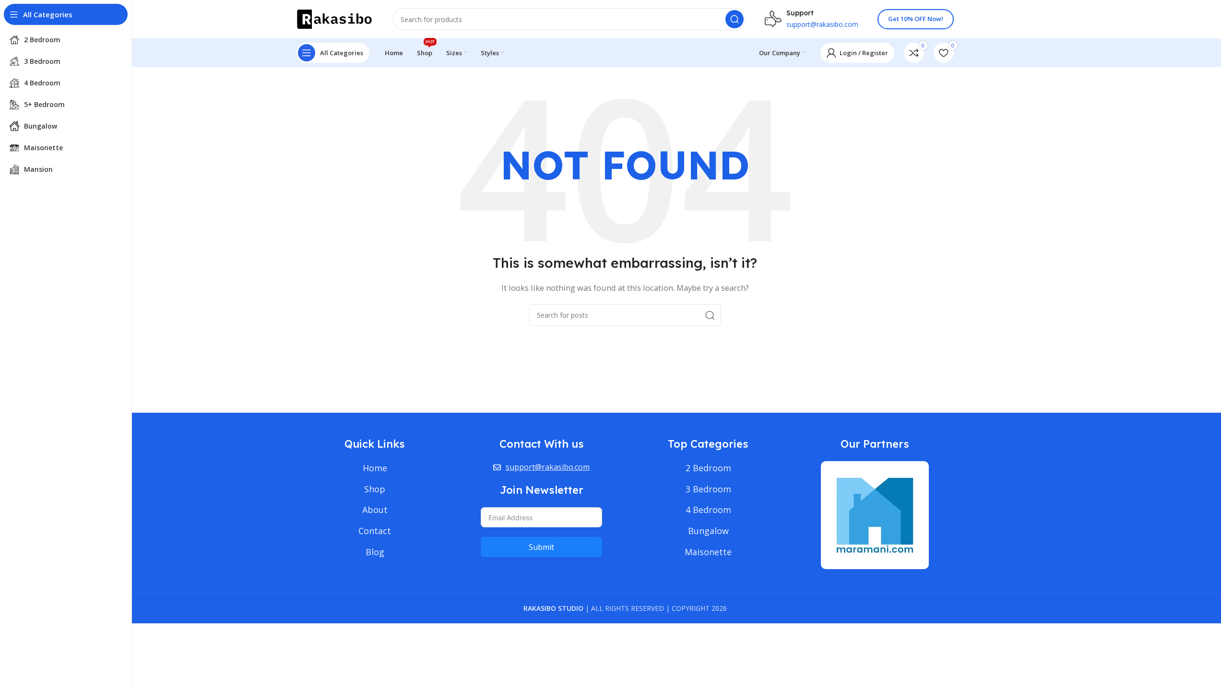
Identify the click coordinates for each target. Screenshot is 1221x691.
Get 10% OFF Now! (915, 18)
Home (375, 468)
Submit (541, 547)
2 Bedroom (708, 468)
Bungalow (708, 530)
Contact (374, 530)
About (375, 509)
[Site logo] (335, 18)
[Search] (734, 19)
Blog (375, 552)
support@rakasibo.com (548, 467)
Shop (374, 489)
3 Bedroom (708, 489)
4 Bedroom (708, 509)
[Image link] (875, 514)
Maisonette (708, 552)
